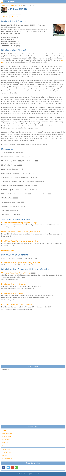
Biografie (5, 16)
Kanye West (6, 439)
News (12, 16)
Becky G (4, 455)
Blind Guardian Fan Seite (12, 293)
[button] (3, 467)
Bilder (18, 16)
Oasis (4, 430)
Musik (8, 5)
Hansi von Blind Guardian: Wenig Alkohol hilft (20, 232)
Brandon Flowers (7, 433)
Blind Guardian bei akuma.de (13, 284)
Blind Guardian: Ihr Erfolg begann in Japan (20, 223)
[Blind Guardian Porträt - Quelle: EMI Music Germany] (4, 10)
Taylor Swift (6, 449)
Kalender (26, 474)
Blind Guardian (19, 5)
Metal (12, 5)
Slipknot (5, 446)
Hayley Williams (7, 459)
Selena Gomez (7, 452)
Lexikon (10, 2)
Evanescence (6, 436)
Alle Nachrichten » (7, 250)
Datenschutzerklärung (35, 474)
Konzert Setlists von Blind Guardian (16, 305)
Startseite (3, 5)
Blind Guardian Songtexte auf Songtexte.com (20, 262)
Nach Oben (20, 474)
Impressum (45, 474)
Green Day (5, 443)
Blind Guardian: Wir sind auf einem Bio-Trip (19, 241)
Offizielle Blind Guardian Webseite (16, 273)
